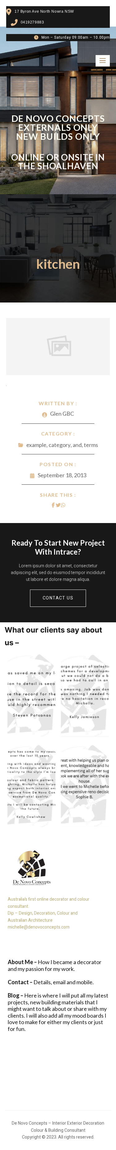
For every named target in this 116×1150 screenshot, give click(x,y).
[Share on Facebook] (53, 505)
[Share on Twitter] (58, 505)
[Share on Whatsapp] (63, 505)
